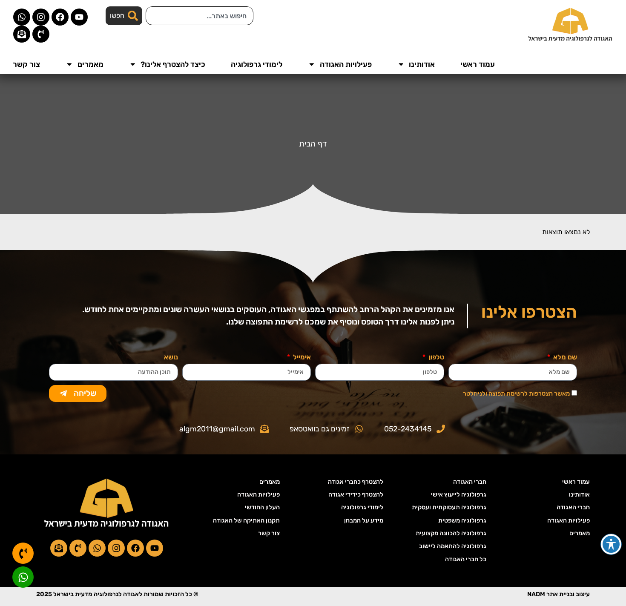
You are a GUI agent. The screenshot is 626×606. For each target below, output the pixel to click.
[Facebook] (60, 17)
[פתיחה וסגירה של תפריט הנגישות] (611, 544)
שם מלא (564, 357)
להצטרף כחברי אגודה (355, 481)
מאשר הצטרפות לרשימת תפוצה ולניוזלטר (516, 393)
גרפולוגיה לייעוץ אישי (458, 494)
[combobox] (199, 15)
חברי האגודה (573, 507)
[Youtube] (79, 17)
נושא (171, 357)
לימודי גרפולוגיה (256, 64)
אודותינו (422, 64)
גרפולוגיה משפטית (462, 520)
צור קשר (26, 64)
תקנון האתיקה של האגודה (246, 520)
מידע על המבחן (363, 520)
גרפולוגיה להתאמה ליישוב (452, 546)
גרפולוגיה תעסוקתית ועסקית (449, 507)
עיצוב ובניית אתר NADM (558, 594)
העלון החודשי (262, 507)
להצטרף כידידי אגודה (355, 494)
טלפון (435, 357)
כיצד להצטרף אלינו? (173, 64)
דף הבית (313, 144)
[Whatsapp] (21, 17)
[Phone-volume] (40, 34)
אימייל (301, 357)
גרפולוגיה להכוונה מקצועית (451, 533)
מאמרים (90, 64)
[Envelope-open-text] (21, 34)
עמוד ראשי (477, 64)
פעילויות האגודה (346, 64)
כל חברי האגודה (465, 559)
